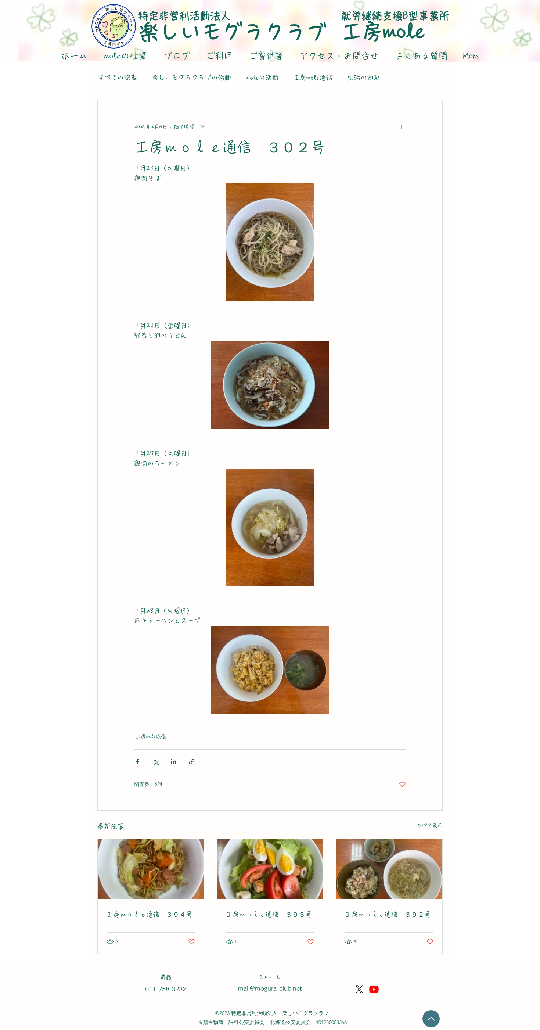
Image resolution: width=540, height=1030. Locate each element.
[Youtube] (373, 989)
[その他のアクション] (401, 126)
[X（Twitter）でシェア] (155, 761)
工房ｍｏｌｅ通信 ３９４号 (151, 914)
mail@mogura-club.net (270, 988)
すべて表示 (430, 825)
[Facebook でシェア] (137, 761)
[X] (359, 989)
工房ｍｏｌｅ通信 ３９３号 (269, 914)
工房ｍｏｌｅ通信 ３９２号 (388, 914)
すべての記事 (117, 77)
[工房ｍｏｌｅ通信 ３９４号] (151, 869)
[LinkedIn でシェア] (173, 761)
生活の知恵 (363, 77)
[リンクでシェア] (191, 761)
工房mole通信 (312, 77)
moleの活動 (262, 77)
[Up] (431, 1018)
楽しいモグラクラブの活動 (191, 77)
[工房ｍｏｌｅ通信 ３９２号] (389, 869)
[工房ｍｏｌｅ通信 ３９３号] (270, 869)
